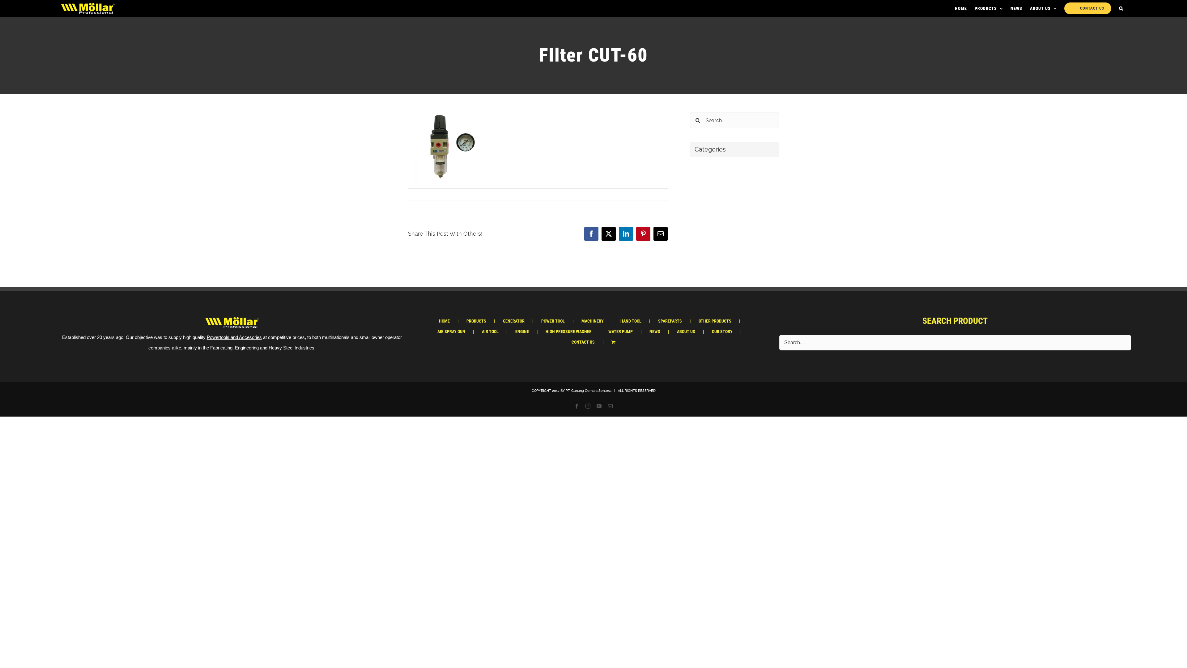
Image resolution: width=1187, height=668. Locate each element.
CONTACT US (583, 342)
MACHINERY (592, 321)
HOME (444, 321)
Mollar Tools (424, 194)
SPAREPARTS (670, 321)
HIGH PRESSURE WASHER (569, 331)
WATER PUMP (620, 331)
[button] (1121, 8)
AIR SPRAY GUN (451, 331)
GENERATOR (514, 321)
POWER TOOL (553, 321)
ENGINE (522, 331)
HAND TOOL (630, 321)
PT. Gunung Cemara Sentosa (588, 391)
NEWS (654, 331)
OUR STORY (722, 331)
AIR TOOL (490, 331)
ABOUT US (686, 331)
